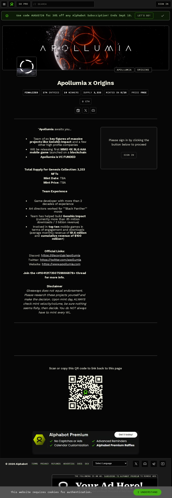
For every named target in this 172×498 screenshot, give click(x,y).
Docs (79, 463)
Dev (87, 463)
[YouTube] (163, 464)
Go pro (23, 4)
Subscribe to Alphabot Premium (121, 476)
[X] (85, 110)
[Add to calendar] (78, 110)
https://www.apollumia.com (61, 264)
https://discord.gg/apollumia (60, 255)
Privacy (44, 463)
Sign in (163, 4)
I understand (147, 492)
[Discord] (93, 110)
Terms (35, 463)
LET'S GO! (144, 15)
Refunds (56, 463)
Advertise (69, 463)
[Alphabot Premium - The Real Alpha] (86, 440)
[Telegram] (154, 464)
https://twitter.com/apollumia (60, 259)
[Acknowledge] (162, 16)
